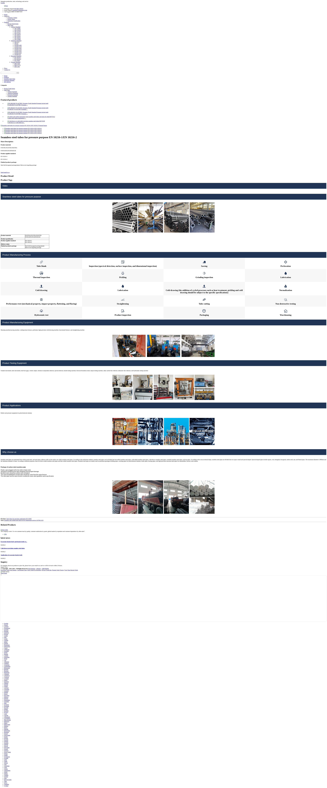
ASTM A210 (17, 50)
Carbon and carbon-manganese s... (16, 118)
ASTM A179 (17, 47)
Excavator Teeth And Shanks (8, 570)
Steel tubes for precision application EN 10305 (19, 519)
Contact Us (7, 69)
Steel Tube (10, 25)
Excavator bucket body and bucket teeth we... (14, 541)
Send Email (4, 573)
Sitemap (38, 568)
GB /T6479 (17, 34)
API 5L (16, 43)
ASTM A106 (17, 45)
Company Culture (12, 17)
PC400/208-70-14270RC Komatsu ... (17, 105)
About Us (6, 16)
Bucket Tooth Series (12, 24)
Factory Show (11, 19)
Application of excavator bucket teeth (11, 555)
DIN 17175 (17, 65)
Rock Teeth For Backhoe (34, 570)
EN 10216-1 (17, 57)
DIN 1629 (17, 63)
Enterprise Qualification (13, 21)
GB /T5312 (17, 33)
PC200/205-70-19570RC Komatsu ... (17, 114)
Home (5, 14)
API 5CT (16, 42)
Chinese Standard (15, 27)
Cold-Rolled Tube (22, 570)
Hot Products (31, 568)
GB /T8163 (17, 37)
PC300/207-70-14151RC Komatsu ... (17, 109)
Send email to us (5, 172)
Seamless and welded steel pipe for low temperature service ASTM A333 (23, 520)
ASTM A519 (17, 53)
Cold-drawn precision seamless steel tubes (13, 548)
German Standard (15, 62)
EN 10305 (17, 60)
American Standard (16, 40)
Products (6, 22)
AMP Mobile (45, 568)
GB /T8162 (17, 36)
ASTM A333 (17, 51)
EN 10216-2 (17, 59)
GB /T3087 (17, 28)
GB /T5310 (17, 31)
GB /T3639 (17, 30)
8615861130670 (18, 8)
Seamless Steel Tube (9, 79)
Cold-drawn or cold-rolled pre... (16, 122)
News (5, 68)
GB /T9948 (17, 39)
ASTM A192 (17, 48)
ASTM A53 (17, 54)
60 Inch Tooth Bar (46, 570)
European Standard (16, 56)
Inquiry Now (4, 567)
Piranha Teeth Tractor (58, 570)
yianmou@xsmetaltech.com (19, 10)
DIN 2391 (17, 66)
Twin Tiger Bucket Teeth (71, 570)
